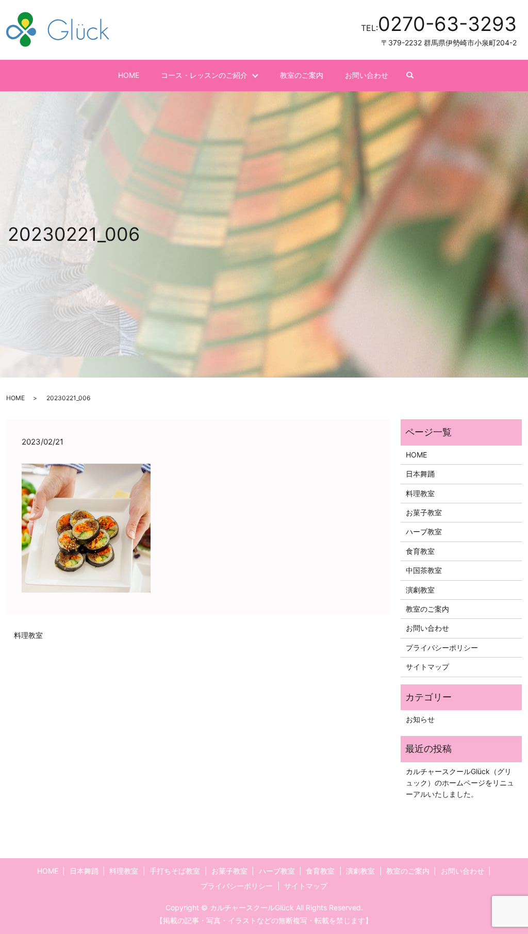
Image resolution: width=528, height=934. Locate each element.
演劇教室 (420, 589)
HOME (128, 75)
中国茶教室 (424, 570)
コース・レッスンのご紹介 (204, 75)
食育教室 (420, 551)
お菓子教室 (424, 512)
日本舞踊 (420, 473)
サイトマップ (427, 666)
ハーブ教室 (424, 531)
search (415, 75)
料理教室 (28, 635)
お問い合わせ (366, 75)
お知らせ (420, 719)
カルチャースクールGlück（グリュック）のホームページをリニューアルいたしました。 (460, 783)
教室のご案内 (301, 75)
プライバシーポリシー (442, 647)
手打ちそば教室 (175, 870)
